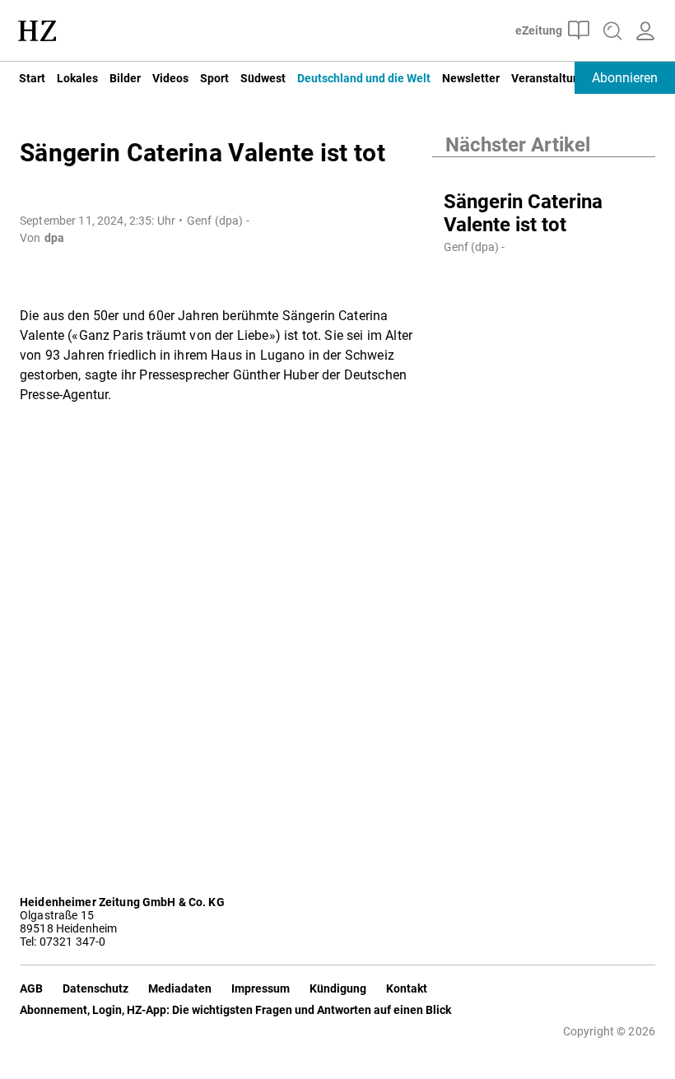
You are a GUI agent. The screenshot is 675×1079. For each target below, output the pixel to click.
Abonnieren (625, 78)
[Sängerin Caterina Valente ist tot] (544, 174)
